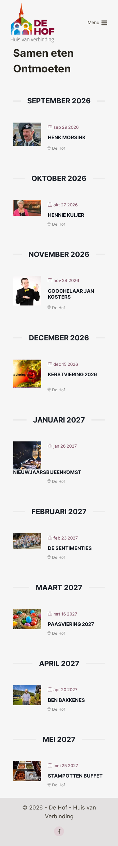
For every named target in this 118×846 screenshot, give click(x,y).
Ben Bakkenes (66, 700)
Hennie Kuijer (66, 215)
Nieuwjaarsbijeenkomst (47, 472)
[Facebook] (59, 831)
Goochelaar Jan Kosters (71, 294)
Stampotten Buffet (75, 776)
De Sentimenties (70, 548)
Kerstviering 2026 (72, 374)
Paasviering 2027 (71, 624)
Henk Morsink (67, 137)
